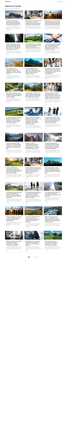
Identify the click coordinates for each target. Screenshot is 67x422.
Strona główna (59, 1)
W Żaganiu (8, 1)
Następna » (36, 257)
